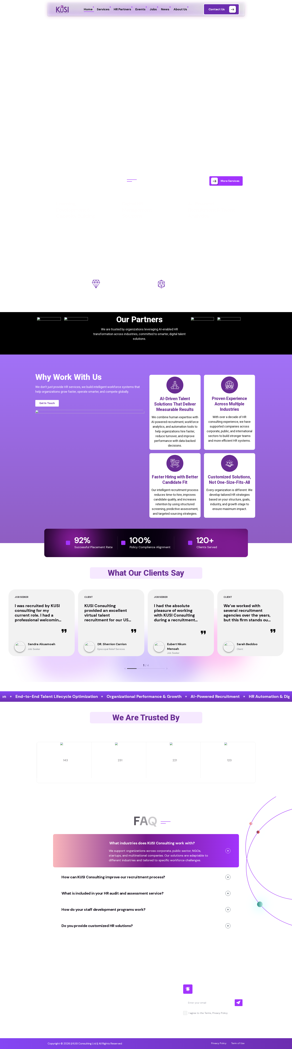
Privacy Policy (218, 1043)
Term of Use (238, 1043)
